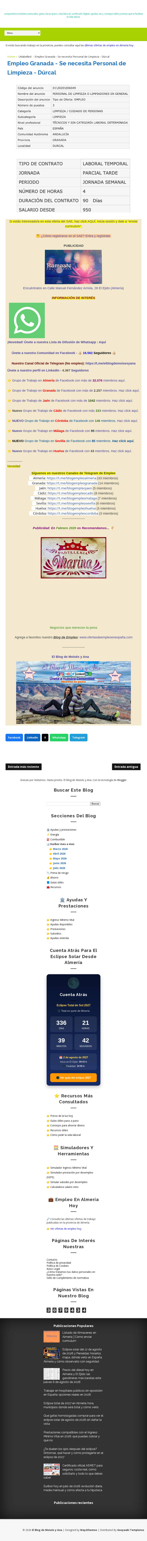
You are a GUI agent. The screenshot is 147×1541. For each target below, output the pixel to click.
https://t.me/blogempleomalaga (72, 498)
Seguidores (80, 370)
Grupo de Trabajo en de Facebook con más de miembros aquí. (68, 380)
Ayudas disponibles (61, 924)
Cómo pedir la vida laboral (65, 1135)
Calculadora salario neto (64, 1187)
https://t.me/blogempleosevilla (71, 503)
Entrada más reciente (23, 767)
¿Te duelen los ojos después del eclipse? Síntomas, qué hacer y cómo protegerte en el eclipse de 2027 (73, 1453)
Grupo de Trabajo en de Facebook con (51, 451)
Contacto (52, 1259)
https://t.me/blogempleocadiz (70, 493)
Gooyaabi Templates (130, 1530)
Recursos (55, 887)
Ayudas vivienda (59, 938)
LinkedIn (32, 737)
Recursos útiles (59, 1130)
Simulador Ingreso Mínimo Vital (68, 1167)
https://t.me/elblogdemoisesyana (111, 363)
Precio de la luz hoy (61, 1116)
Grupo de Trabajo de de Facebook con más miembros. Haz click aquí (80, 411)
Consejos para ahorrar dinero (67, 1125)
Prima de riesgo (59, 873)
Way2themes (88, 1530)
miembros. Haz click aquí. (121, 390)
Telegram (78, 737)
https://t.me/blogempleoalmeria (71, 478)
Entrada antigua (126, 767)
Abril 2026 (59, 853)
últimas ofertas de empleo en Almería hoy (109, 45)
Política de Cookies (58, 1265)
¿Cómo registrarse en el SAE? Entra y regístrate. (76, 236)
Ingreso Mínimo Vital (62, 920)
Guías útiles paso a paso (64, 1120)
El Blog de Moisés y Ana (73, 7)
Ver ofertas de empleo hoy (65, 1228)
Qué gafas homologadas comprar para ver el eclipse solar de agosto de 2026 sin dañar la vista (73, 1419)
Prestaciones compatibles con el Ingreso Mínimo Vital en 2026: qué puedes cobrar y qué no (72, 1436)
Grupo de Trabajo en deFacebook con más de (53, 390)
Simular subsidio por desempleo (68, 1182)
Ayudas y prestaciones (63, 829)
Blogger (121, 780)
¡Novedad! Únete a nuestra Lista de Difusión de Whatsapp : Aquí (56, 342)
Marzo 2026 (60, 849)
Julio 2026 (59, 868)
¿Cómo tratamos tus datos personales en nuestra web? (71, 1273)
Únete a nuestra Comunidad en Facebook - (45, 353)
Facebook (14, 737)
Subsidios (55, 933)
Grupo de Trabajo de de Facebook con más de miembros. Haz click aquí (72, 400)
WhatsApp (59, 737)
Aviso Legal (53, 1268)
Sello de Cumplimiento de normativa (68, 1277)
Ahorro (54, 877)
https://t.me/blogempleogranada (72, 483)
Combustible (57, 839)
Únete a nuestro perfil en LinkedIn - (34, 370)
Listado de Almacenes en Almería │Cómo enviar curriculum (79, 1336)
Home (11, 56)
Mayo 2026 (60, 858)
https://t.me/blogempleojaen (70, 488)
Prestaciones (57, 929)
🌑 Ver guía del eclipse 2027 (73, 1077)
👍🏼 (80, 353)
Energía (54, 834)
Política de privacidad (59, 1262)
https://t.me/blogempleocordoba (73, 513)
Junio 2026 (59, 863)
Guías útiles (57, 882)
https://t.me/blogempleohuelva (72, 508)
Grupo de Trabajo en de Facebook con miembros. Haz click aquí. (72, 431)
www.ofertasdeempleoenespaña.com (106, 637)
